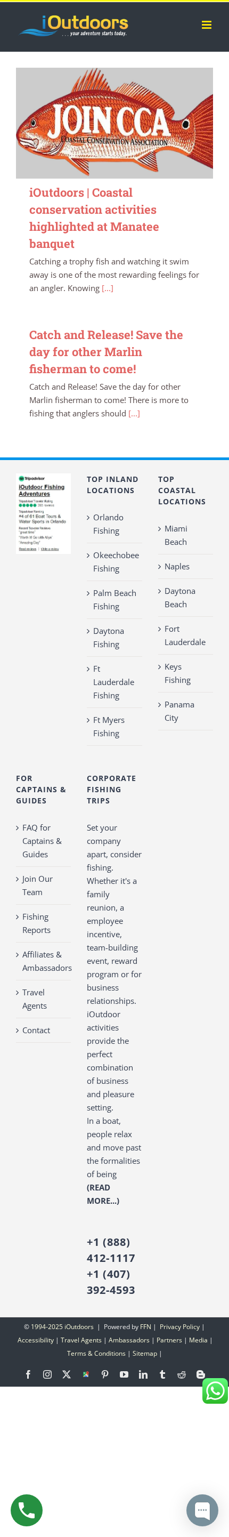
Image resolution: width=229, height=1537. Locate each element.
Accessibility (36, 1340)
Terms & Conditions (96, 1353)
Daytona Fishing (108, 637)
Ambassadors (129, 1340)
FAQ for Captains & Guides (42, 840)
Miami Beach (176, 535)
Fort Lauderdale (185, 635)
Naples (177, 566)
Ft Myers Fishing (109, 726)
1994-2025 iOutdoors (63, 1326)
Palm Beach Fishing (114, 599)
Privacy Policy (179, 1326)
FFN (145, 1326)
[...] (107, 288)
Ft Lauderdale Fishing (113, 682)
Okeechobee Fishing (114, 562)
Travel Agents (34, 999)
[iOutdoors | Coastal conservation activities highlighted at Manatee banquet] (114, 123)
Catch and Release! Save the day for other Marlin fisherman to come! (106, 351)
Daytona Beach (180, 597)
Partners (169, 1340)
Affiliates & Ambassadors (44, 961)
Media (198, 1340)
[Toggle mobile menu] (207, 24)
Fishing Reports (36, 923)
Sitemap (145, 1353)
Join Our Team (37, 885)
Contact (36, 1030)
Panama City (179, 711)
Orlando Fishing (108, 524)
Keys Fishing (178, 673)
